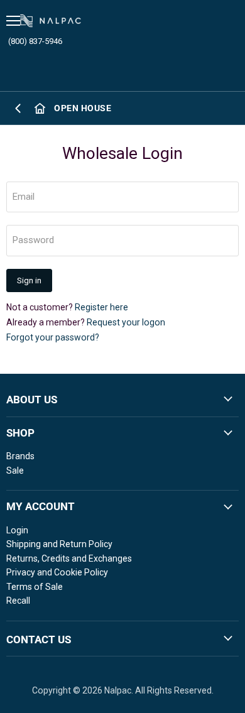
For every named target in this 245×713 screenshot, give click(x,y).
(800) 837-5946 (35, 41)
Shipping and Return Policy (59, 544)
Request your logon (126, 322)
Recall (18, 601)
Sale (15, 470)
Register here (101, 307)
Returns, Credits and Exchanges (69, 558)
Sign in (29, 280)
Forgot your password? (52, 337)
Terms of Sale (34, 587)
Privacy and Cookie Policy (57, 572)
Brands (20, 456)
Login (17, 530)
